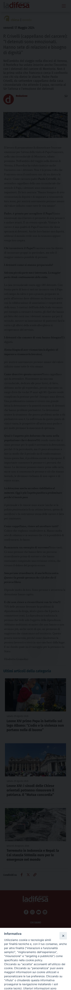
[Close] (63, 935)
